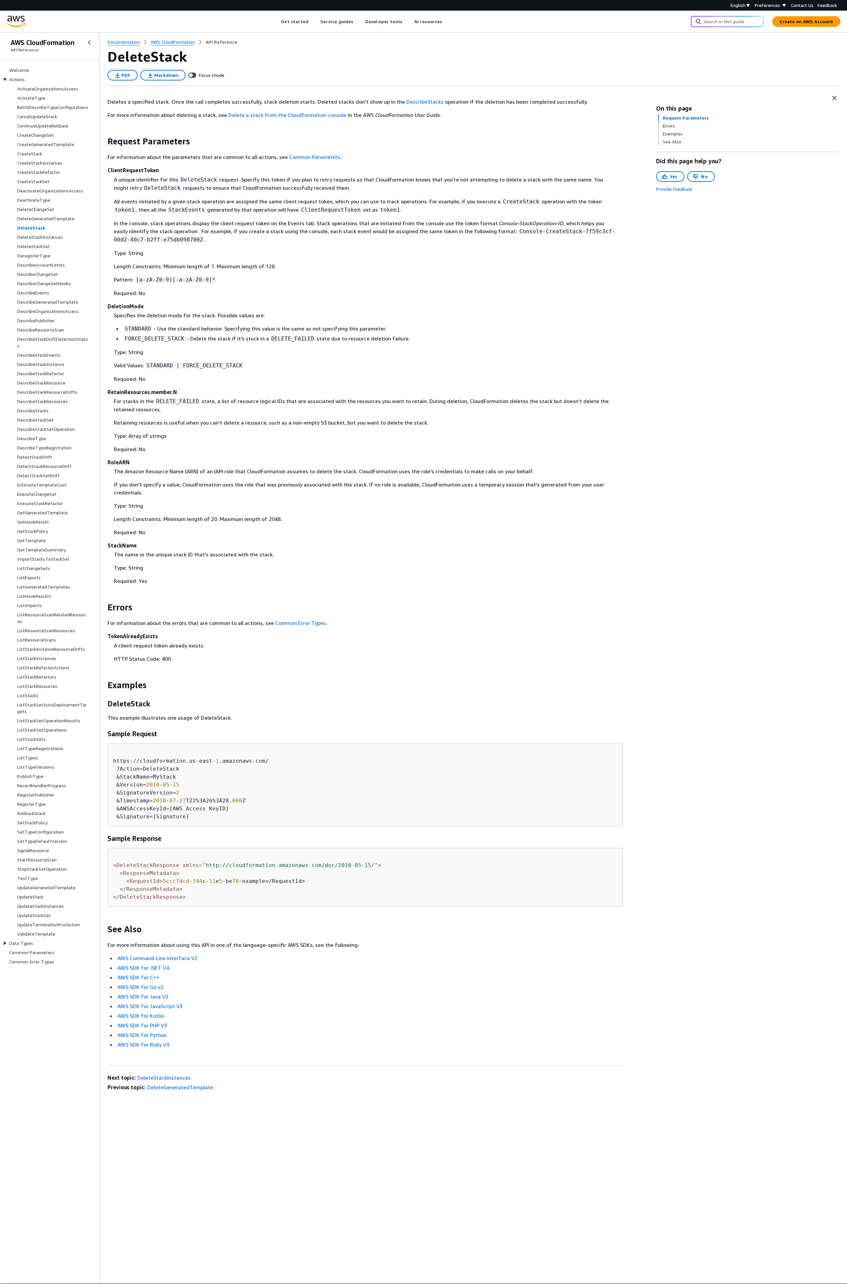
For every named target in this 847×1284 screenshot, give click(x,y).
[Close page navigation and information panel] (834, 98)
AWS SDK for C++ (138, 977)
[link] (221, 42)
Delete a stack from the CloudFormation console (287, 115)
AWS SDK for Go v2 (140, 987)
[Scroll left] (276, 21)
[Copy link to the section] (102, 141)
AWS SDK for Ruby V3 (143, 1044)
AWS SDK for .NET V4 (143, 967)
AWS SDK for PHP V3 (142, 1025)
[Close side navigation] (89, 42)
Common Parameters (314, 157)
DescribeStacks (425, 101)
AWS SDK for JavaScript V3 (150, 1006)
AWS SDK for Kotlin (140, 1015)
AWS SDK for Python (142, 1035)
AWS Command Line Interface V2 (157, 958)
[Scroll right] (447, 21)
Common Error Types (300, 623)
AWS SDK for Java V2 (142, 996)
